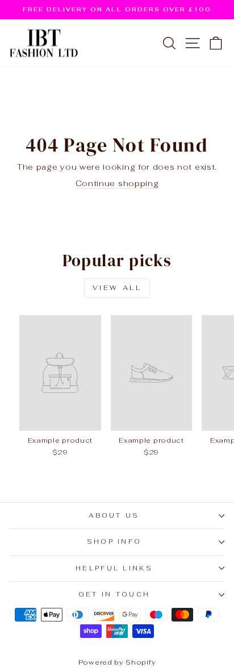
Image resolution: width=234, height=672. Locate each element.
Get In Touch (114, 594)
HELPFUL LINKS (114, 568)
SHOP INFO (114, 541)
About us (114, 515)
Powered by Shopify (117, 662)
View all (117, 287)
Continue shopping (117, 183)
